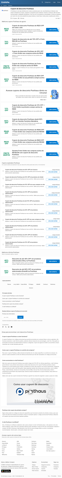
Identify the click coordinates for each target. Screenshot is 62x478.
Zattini (33, 452)
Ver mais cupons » (50, 450)
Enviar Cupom (35, 468)
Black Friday (35, 466)
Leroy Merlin (16, 284)
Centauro (45, 284)
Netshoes (52, 284)
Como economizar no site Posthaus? (11, 301)
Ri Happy (31, 284)
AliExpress (4, 454)
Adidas (18, 449)
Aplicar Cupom (52, 172)
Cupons (5, 5)
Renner (9, 284)
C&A (18, 441)
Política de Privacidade (38, 320)
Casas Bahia (24, 284)
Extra (3, 450)
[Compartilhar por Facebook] (3, 327)
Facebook (56, 464)
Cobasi (48, 445)
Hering (33, 449)
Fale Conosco (35, 470)
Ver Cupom (54, 30)
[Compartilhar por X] (6, 327)
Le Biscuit (4, 445)
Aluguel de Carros (45, 464)
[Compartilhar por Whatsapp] (8, 327)
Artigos (33, 464)
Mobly (47, 441)
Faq (49, 476)
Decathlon (48, 443)
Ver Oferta (53, 261)
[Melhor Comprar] (21, 2)
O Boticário (19, 447)
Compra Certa (49, 447)
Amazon (31, 288)
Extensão (43, 470)
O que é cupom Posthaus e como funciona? (13, 295)
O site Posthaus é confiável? (9, 306)
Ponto (3, 449)
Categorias (44, 466)
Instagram (56, 466)
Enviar (20, 317)
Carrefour (34, 447)
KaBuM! (38, 284)
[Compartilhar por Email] (11, 327)
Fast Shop (34, 443)
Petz (3, 452)
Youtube (56, 468)
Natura (33, 454)
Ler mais (58, 18)
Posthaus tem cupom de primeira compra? (12, 304)
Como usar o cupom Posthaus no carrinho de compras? (16, 298)
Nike (33, 450)
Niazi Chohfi (20, 450)
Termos (59, 476)
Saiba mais (43, 99)
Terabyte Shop (20, 454)
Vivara (18, 443)
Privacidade (53, 476)
